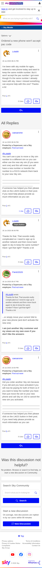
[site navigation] (2, 3)
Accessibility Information (31, 543)
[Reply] (36, 101)
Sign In (39, 3)
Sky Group (6, 548)
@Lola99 (6, 153)
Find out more (17, 148)
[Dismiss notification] (39, 10)
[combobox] (19, 18)
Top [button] (22, 536)
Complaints (6, 545)
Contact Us (36, 545)
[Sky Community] (14, 3)
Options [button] (4, 36)
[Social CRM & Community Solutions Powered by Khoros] (34, 562)
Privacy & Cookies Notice (11, 543)
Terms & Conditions (33, 541)
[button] (38, 51)
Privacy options (7, 541)
